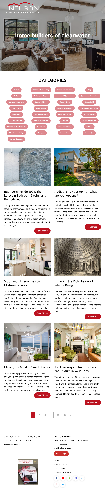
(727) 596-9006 (60, 444)
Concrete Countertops (16, 102)
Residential (89, 133)
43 (58, 415)
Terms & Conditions (63, 472)
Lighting (65, 120)
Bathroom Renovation (64, 90)
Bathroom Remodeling (41, 90)
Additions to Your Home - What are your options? (75, 194)
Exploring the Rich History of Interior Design (73, 283)
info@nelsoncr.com (62, 448)
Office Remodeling (64, 127)
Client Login (61, 453)
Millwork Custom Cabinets (16, 127)
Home (56, 460)
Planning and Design (16, 133)
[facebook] (56, 478)
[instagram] (75, 478)
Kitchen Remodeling (41, 120)
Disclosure (59, 468)
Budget (16, 96)
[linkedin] (82, 478)
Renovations (64, 133)
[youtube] (62, 478)
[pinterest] (56, 484)
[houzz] (69, 478)
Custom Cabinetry (41, 102)
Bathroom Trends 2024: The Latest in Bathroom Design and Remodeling (25, 195)
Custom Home (65, 102)
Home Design (41, 108)
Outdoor (89, 127)
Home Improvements (64, 108)
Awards (16, 90)
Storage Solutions (16, 139)
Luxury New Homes (89, 120)
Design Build (89, 102)
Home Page (16, 114)
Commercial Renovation (89, 96)
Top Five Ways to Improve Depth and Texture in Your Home (76, 369)
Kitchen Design (89, 114)
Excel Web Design (12, 444)
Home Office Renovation (89, 108)
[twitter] (62, 484)
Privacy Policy (61, 464)
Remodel (41, 133)
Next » (67, 415)
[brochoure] (27, 472)
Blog (89, 90)
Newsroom (41, 127)
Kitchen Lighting (16, 120)
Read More (42, 230)
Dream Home (16, 108)
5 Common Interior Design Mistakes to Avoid (22, 283)
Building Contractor (41, 96)
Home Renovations (64, 114)
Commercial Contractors (64, 96)
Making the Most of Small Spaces (27, 367)
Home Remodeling (41, 114)
